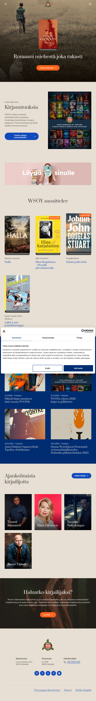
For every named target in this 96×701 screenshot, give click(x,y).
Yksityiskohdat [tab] (48, 338)
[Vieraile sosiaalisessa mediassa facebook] (42, 673)
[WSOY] (48, 4)
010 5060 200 (73, 662)
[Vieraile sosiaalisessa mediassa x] (48, 673)
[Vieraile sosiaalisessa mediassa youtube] (53, 673)
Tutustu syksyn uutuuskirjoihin (20, 136)
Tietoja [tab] (79, 338)
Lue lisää (46, 615)
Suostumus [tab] (16, 338)
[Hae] (6, 4)
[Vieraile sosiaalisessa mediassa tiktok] (59, 673)
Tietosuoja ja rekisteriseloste (47, 690)
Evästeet (68, 690)
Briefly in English (83, 690)
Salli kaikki (78, 368)
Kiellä (47, 368)
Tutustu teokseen (46, 68)
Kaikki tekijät (80, 476)
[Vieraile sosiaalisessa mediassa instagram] (36, 673)
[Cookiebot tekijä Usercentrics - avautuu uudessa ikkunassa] (83, 331)
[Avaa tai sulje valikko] (90, 4)
